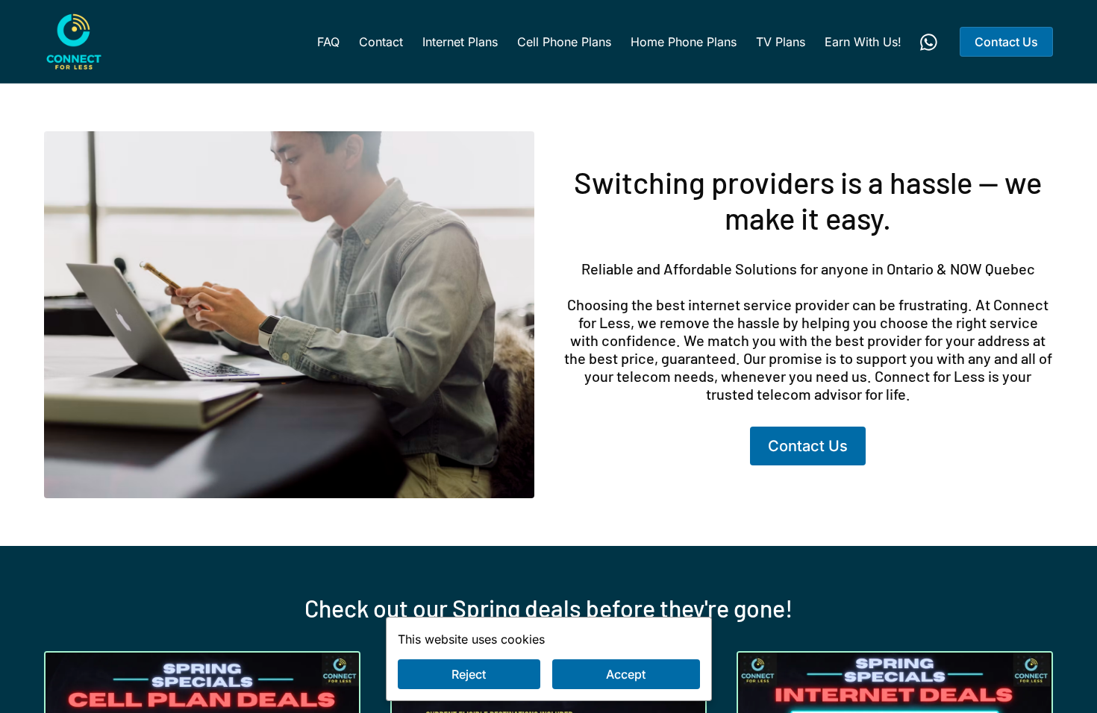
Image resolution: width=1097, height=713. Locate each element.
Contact (381, 41)
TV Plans (780, 41)
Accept (626, 674)
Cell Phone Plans (564, 41)
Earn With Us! (863, 41)
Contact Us (1006, 41)
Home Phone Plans (684, 41)
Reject (468, 674)
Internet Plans (460, 41)
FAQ (328, 41)
